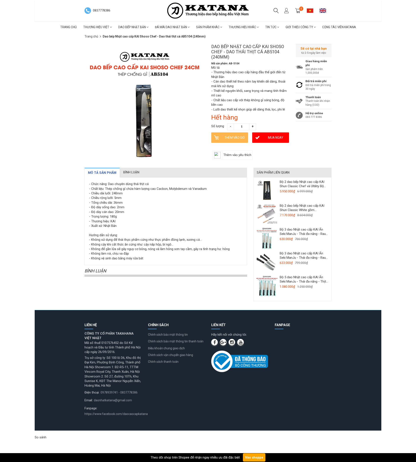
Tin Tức (271, 27)
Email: (88, 400)
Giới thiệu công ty (300, 27)
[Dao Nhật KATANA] (208, 10)
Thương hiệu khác (243, 27)
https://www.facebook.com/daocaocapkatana (116, 414)
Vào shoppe (254, 457)
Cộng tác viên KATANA (339, 27)
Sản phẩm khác (208, 27)
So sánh (40, 437)
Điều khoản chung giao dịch (166, 348)
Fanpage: (90, 408)
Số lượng (217, 126)
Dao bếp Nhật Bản (132, 27)
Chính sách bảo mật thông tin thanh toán (175, 341)
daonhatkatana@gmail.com (113, 400)
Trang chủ (68, 27)
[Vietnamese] (312, 10)
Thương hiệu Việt (96, 27)
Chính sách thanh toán (163, 361)
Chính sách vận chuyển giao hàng (170, 355)
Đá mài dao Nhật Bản (171, 27)
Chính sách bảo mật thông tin (168, 334)
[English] (324, 10)
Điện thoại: (91, 392)
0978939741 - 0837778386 (119, 392)
